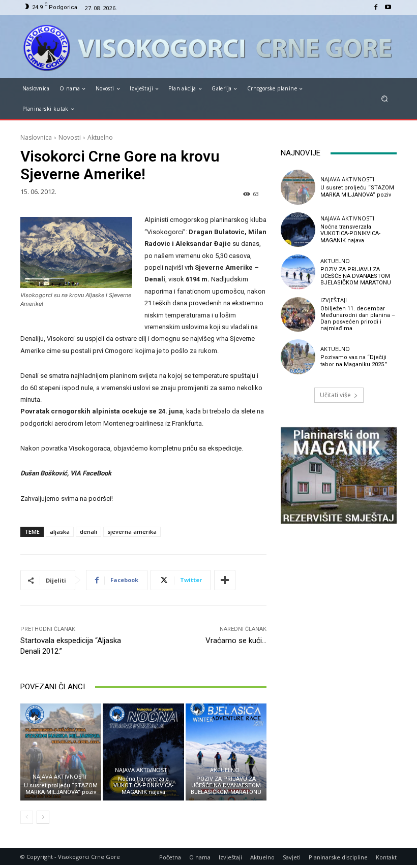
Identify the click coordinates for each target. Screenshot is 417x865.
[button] (385, 99)
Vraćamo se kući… (235, 640)
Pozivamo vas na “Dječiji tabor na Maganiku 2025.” (354, 360)
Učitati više (335, 395)
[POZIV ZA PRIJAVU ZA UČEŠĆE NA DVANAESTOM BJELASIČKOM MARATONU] (226, 751)
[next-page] (43, 817)
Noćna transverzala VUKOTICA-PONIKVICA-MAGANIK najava (143, 785)
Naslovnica (36, 137)
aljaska (60, 531)
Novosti (69, 137)
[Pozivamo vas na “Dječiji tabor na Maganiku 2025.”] (298, 356)
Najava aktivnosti (59, 776)
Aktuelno (100, 137)
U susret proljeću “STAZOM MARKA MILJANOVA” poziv (61, 788)
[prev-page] (26, 817)
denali (88, 531)
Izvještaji (333, 300)
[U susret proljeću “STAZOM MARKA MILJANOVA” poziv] (60, 751)
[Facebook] (376, 8)
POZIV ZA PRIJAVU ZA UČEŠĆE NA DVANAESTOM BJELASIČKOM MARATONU (226, 785)
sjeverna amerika (132, 531)
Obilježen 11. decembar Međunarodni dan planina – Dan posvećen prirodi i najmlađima (357, 318)
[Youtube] (388, 8)
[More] (224, 580)
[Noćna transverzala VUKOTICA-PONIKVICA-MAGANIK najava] (143, 751)
